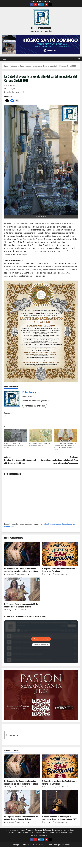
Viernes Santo (54, 832)
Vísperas (29, 830)
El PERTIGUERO (41, 27)
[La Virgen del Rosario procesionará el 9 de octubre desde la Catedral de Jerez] (22, 589)
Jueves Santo (28, 832)
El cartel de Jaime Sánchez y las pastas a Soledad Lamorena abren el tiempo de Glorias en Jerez (65, 446)
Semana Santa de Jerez (16, 830)
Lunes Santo (57, 830)
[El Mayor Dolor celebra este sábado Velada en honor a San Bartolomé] (60, 554)
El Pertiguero (10, 86)
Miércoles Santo (15, 832)
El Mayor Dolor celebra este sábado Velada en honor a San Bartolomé (59, 570)
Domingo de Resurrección (40, 835)
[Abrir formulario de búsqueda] (79, 59)
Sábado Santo (66, 832)
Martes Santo (69, 830)
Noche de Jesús (41, 832)
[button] (4, 59)
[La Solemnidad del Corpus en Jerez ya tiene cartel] (40, 435)
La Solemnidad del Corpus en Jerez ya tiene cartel (39, 444)
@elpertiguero (12, 735)
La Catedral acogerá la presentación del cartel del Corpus (13, 445)
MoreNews (53, 844)
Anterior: (20, 460)
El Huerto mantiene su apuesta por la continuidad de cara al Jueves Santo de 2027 (59, 818)
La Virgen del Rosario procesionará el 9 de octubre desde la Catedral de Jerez (21, 605)
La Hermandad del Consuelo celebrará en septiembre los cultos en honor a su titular (21, 570)
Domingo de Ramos (43, 830)
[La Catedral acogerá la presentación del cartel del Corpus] (15, 435)
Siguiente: (59, 460)
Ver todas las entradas (35, 405)
